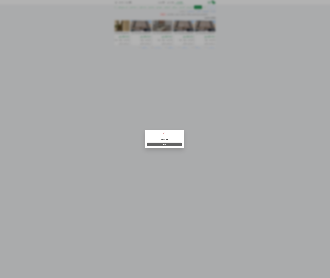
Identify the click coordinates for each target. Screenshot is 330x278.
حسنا (164, 144)
